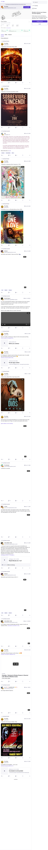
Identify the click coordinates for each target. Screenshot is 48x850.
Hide (20, 49)
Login (40, 24)
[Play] (3, 324)
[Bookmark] (22, 82)
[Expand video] (27, 324)
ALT (20, 79)
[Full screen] (29, 324)
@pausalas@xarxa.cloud (5, 22)
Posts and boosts (4, 38)
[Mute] (5, 324)
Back (3, 1)
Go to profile (26, 7)
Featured (10, 34)
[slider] (16, 322)
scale (10, 150)
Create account (40, 21)
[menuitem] (15, 319)
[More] (29, 82)
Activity (2, 34)
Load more (15, 779)
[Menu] (29, 22)
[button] (15, 319)
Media (6, 34)
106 (7, 25)
